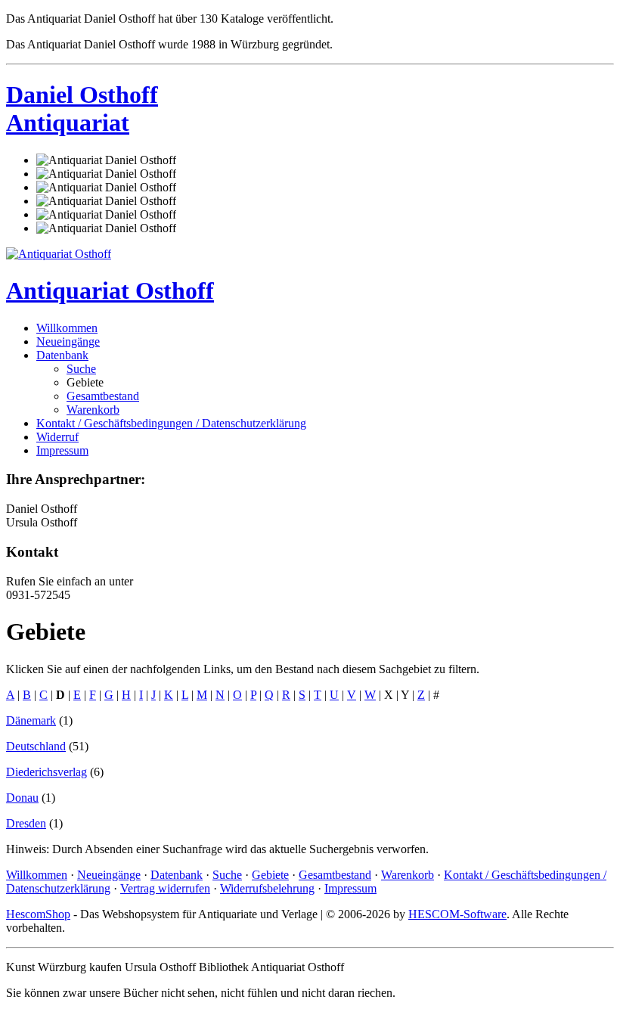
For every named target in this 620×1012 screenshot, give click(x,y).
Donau (22, 797)
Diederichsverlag (46, 771)
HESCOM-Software (457, 914)
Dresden (26, 823)
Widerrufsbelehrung (267, 888)
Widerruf (57, 436)
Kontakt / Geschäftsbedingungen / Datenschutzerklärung (171, 423)
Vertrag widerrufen (165, 888)
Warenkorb (93, 409)
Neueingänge (68, 341)
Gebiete (270, 874)
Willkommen (67, 327)
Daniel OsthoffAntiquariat (82, 108)
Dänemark (31, 720)
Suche (81, 368)
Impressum (62, 450)
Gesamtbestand (103, 396)
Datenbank (62, 355)
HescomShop (38, 914)
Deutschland (36, 746)
